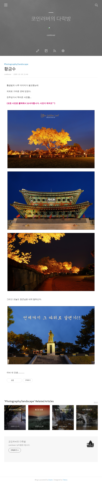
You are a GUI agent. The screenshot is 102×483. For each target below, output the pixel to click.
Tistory (65, 480)
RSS (55, 50)
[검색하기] (96, 5)
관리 (64, 50)
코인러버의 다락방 (51, 19)
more (96, 402)
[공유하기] (16, 380)
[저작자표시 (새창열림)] (34, 380)
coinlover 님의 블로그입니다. (19, 445)
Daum (51, 480)
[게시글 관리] (19, 380)
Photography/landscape (16, 64)
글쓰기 (38, 50)
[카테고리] (6, 5)
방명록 (47, 50)
